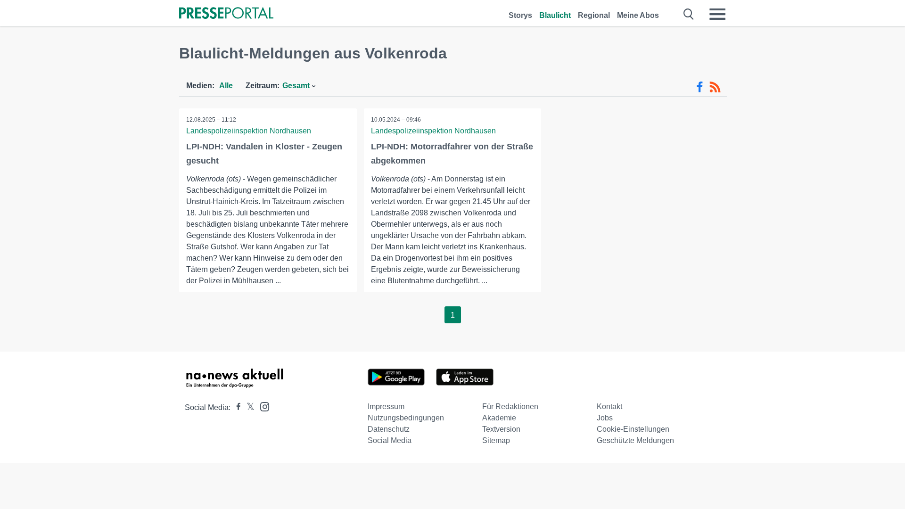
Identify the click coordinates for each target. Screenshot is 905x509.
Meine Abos (638, 15)
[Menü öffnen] (717, 14)
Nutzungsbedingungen (406, 418)
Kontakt (609, 406)
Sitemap (496, 440)
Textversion (501, 429)
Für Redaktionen (510, 406)
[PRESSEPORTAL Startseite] (226, 14)
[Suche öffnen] (689, 14)
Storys (520, 15)
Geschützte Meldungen (635, 440)
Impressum (386, 406)
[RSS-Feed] (715, 87)
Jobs (605, 418)
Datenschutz (389, 429)
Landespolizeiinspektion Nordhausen (248, 131)
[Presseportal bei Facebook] (235, 407)
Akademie (499, 418)
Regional (594, 15)
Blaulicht (555, 15)
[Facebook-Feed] (699, 87)
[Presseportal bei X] (248, 407)
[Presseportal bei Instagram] (262, 406)
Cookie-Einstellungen (633, 429)
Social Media (389, 440)
